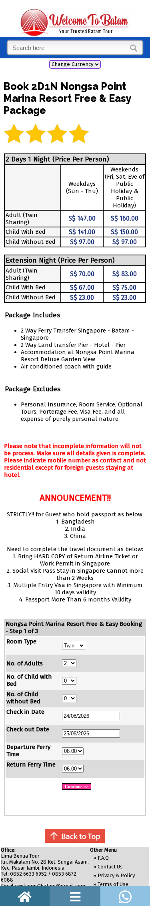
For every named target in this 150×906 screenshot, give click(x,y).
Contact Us (110, 867)
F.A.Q (103, 858)
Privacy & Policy (116, 875)
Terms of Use (113, 884)
